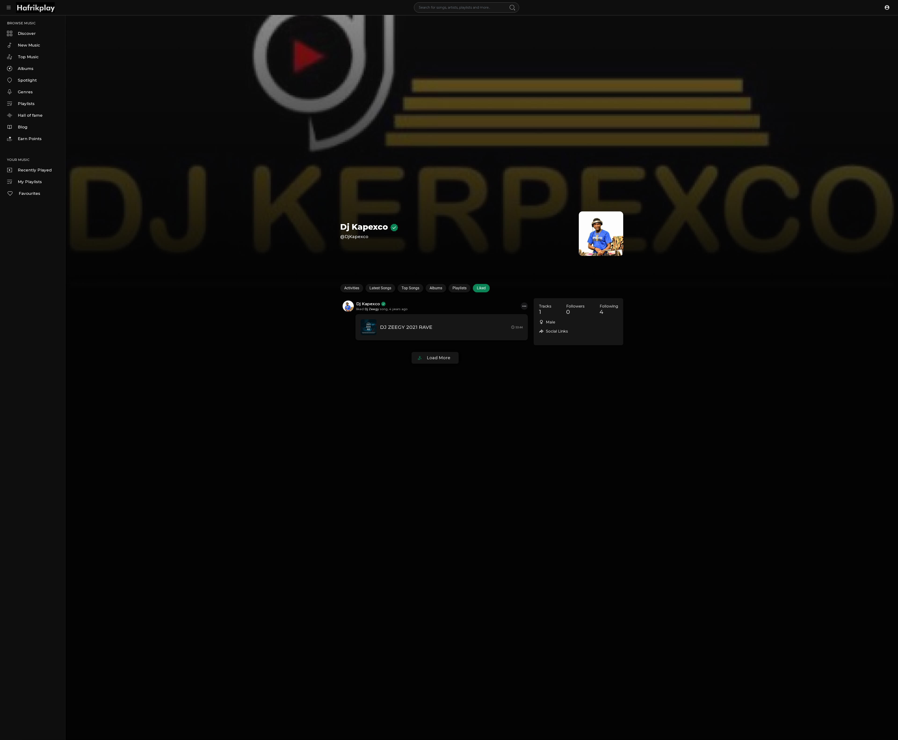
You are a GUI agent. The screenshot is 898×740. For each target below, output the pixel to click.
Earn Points (30, 138)
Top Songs (410, 288)
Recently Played (35, 170)
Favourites (29, 193)
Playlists (26, 103)
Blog (22, 127)
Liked (481, 288)
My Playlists (30, 181)
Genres (25, 92)
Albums (25, 68)
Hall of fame (30, 115)
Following (609, 309)
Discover (27, 33)
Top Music (28, 56)
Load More (438, 357)
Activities (351, 288)
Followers (575, 309)
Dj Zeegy (372, 309)
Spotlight (27, 80)
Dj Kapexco (365, 227)
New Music (29, 45)
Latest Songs (380, 288)
